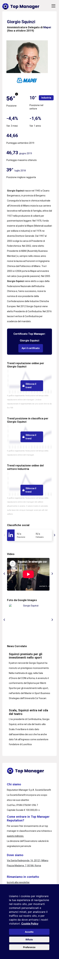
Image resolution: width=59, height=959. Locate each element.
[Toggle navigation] (53, 5)
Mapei (47, 27)
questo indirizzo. (15, 836)
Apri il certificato (31, 348)
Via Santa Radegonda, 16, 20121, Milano (27, 860)
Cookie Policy (29, 923)
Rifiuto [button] (29, 939)
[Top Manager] (20, 5)
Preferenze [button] (29, 947)
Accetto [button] (29, 931)
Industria (46, 97)
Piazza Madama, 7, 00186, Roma (24, 865)
